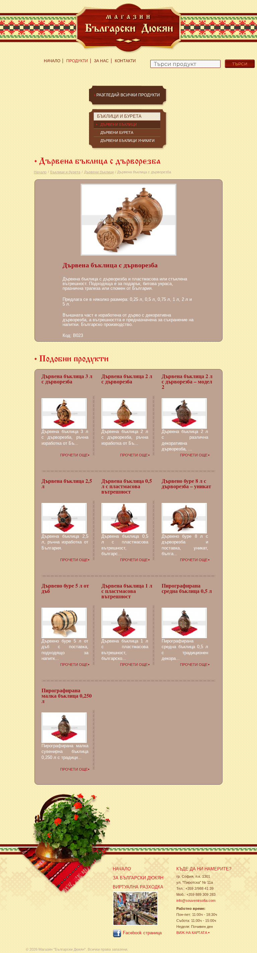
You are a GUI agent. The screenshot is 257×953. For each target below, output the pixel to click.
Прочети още (74, 455)
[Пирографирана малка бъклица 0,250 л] (64, 727)
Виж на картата (191, 933)
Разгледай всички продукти (128, 95)
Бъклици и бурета (65, 172)
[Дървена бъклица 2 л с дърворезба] (124, 413)
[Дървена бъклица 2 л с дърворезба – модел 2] (184, 413)
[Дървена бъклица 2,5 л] (64, 517)
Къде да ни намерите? (203, 868)
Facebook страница (141, 933)
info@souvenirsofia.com (196, 900)
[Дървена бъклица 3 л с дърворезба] (64, 413)
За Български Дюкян (138, 877)
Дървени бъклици (99, 172)
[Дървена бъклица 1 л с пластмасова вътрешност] (124, 622)
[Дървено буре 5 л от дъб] (64, 622)
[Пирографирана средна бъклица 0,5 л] (184, 622)
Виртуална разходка (138, 886)
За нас (101, 61)
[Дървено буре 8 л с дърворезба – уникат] (184, 517)
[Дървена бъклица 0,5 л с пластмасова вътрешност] (124, 517)
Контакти (125, 61)
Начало (52, 61)
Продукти (77, 61)
